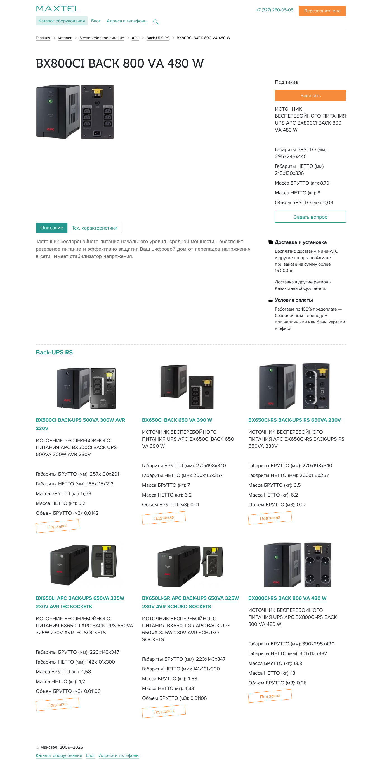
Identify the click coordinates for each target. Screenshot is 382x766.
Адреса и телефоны (127, 21)
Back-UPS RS (54, 352)
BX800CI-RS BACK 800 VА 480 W (287, 598)
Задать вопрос (310, 216)
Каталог (62, 21)
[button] (322, 11)
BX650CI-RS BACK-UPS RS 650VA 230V (294, 420)
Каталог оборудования (59, 755)
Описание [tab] (51, 227)
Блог (96, 21)
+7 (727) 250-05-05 (274, 10)
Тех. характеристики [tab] (94, 227)
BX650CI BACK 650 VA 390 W (177, 420)
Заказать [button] (311, 95)
